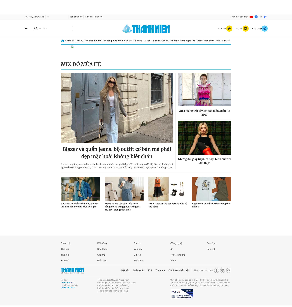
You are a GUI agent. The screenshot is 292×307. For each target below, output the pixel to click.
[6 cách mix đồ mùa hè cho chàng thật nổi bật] (211, 189)
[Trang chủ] (62, 40)
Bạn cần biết (76, 16)
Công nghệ (185, 40)
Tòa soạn (160, 270)
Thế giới (89, 40)
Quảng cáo (138, 270)
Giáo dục (137, 40)
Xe (194, 40)
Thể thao (174, 40)
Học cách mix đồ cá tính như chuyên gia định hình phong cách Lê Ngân (79, 205)
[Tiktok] (261, 17)
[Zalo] (266, 17)
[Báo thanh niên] (146, 28)
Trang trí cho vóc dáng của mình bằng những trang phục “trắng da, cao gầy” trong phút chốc (122, 206)
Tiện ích (89, 16)
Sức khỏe (118, 40)
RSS (150, 270)
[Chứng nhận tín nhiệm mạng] (181, 294)
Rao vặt (211, 249)
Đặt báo (125, 270)
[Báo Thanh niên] (72, 270)
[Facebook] (256, 17)
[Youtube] (251, 17)
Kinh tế (97, 40)
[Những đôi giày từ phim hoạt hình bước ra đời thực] (204, 138)
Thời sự (79, 40)
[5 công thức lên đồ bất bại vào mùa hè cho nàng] (167, 189)
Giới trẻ (128, 40)
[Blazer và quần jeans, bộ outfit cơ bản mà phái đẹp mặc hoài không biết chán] (117, 108)
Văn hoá (138, 249)
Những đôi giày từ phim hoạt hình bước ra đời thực (204, 161)
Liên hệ (99, 16)
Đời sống (107, 40)
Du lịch (146, 40)
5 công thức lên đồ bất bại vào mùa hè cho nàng (167, 205)
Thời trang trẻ (223, 40)
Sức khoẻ (102, 249)
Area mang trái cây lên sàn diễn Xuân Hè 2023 (204, 112)
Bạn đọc (211, 243)
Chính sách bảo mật (178, 270)
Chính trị (69, 40)
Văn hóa (156, 40)
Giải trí (165, 40)
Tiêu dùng (209, 40)
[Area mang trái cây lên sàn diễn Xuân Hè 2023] (204, 89)
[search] (52, 28)
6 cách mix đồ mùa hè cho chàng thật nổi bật (211, 205)
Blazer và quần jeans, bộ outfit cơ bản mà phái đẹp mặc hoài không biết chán (117, 152)
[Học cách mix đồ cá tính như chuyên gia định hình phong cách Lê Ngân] (80, 189)
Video (200, 40)
